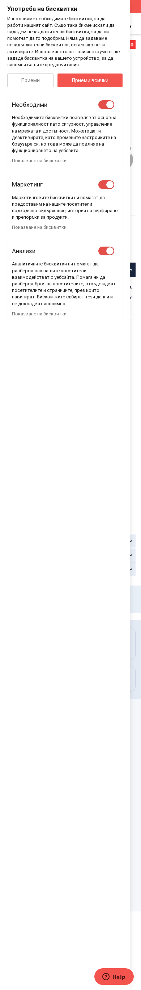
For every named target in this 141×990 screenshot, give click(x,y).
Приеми (30, 80)
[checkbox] (106, 104)
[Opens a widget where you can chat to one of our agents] (114, 977)
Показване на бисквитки (39, 160)
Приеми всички (90, 80)
